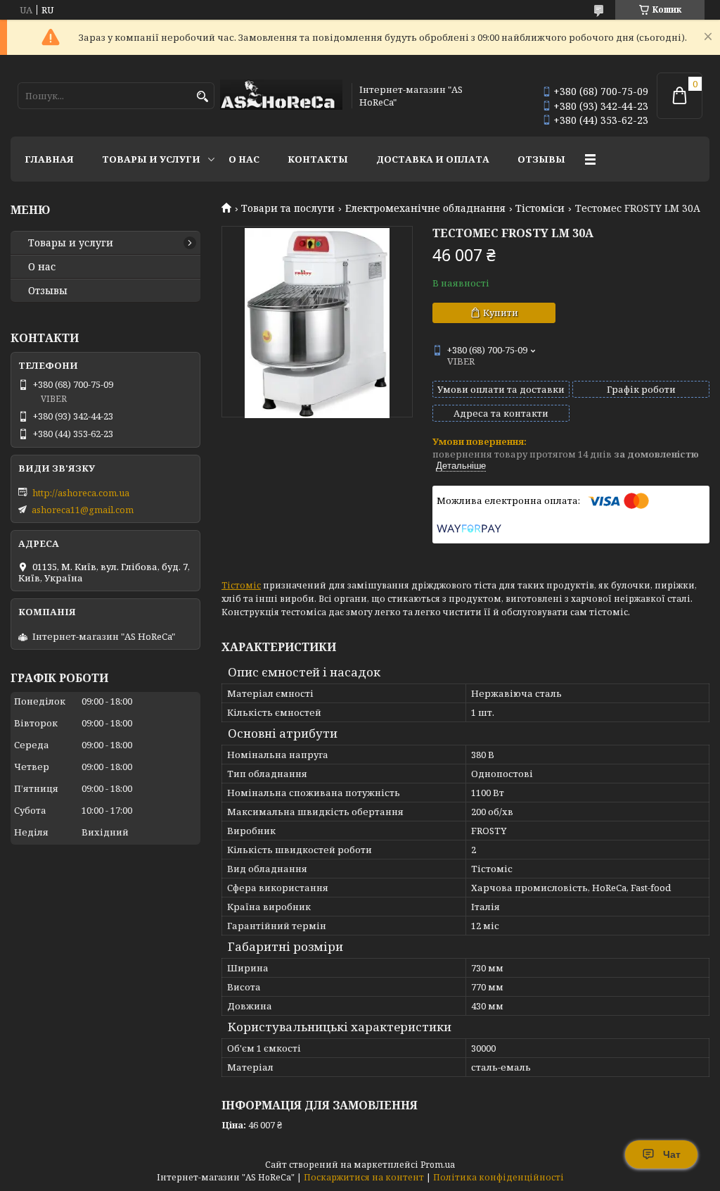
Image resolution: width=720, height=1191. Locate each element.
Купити (500, 312)
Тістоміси (540, 208)
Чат (672, 1154)
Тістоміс (241, 585)
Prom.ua (437, 1165)
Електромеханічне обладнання (425, 208)
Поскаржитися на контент (364, 1177)
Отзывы (541, 159)
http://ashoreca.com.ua (80, 492)
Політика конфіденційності (498, 1177)
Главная (49, 159)
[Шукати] (202, 96)
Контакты (318, 159)
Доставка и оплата (432, 159)
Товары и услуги (151, 159)
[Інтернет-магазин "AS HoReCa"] (280, 96)
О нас (244, 159)
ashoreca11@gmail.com (83, 509)
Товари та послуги (288, 208)
